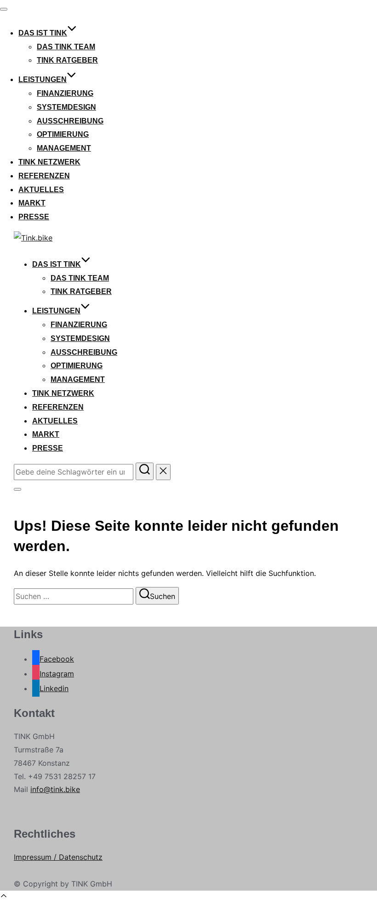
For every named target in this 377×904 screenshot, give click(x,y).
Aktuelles (41, 190)
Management (64, 148)
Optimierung (63, 134)
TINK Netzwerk (49, 162)
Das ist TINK (42, 33)
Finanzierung (65, 93)
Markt (32, 203)
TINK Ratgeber (67, 60)
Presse (33, 217)
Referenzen (44, 176)
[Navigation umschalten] (3, 9)
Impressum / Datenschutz (58, 857)
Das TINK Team (66, 47)
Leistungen (42, 79)
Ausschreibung (70, 121)
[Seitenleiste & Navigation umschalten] (17, 489)
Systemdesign (66, 107)
